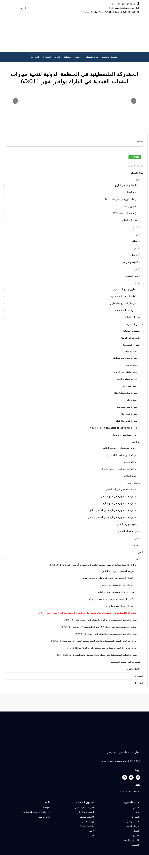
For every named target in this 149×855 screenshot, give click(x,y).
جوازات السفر (133, 483)
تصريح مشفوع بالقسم (126, 379)
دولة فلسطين (91, 56)
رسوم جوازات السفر (127, 524)
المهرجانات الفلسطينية (126, 310)
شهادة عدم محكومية (127, 406)
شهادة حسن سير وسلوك (125, 357)
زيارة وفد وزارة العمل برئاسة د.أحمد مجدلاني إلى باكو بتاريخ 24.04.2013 (102, 647)
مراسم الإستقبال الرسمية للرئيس (118, 571)
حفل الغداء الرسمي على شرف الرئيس (115, 592)
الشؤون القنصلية (72, 56)
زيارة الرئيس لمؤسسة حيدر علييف (117, 585)
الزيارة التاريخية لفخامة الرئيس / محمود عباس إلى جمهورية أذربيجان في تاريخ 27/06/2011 (93, 564)
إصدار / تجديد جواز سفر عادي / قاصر (119, 496)
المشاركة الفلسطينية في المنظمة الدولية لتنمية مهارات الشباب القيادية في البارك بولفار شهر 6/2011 (88, 612)
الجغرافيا (136, 241)
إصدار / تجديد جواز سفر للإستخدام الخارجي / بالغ (113, 510)
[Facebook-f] (138, 777)
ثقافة (137, 283)
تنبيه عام (136, 545)
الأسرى (136, 269)
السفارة (47, 56)
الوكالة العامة (130, 462)
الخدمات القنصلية (131, 330)
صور (138, 558)
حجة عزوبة (131, 364)
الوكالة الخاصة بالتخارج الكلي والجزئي (118, 469)
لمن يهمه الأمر (130, 351)
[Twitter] (131, 777)
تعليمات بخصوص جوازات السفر (122, 489)
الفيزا (137, 538)
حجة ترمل (132, 399)
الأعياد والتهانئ (133, 668)
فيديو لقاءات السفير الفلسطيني (124, 661)
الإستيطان (135, 255)
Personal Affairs (87, 826)
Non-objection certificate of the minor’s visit (113, 427)
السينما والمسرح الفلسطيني (123, 303)
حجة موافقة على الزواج (125, 372)
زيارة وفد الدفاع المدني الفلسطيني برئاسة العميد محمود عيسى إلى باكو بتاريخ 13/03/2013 (93, 640)
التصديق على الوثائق (130, 337)
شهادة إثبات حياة (129, 413)
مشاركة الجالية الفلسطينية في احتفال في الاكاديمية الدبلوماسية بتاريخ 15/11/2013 (97, 654)
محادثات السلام (129, 220)
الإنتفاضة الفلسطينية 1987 (124, 213)
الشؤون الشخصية (131, 344)
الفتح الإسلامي (130, 192)
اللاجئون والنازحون (131, 262)
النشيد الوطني (133, 276)
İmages (46, 807)
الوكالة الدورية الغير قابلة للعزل (121, 455)
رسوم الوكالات (130, 476)
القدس (136, 248)
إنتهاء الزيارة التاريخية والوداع (120, 606)
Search (140, 141)
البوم (57, 56)
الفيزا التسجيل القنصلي (129, 531)
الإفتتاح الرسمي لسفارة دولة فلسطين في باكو (111, 599)
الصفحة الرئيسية (110, 56)
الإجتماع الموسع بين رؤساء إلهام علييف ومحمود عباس (107, 578)
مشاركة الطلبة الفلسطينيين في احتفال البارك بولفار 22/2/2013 (106, 634)
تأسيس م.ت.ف (129, 206)
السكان (136, 227)
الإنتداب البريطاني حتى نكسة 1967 (120, 199)
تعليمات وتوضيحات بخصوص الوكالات (119, 448)
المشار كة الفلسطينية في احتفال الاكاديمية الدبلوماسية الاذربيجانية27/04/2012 (99, 627)
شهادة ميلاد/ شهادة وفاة (125, 392)
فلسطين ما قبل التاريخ (126, 185)
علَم (138, 234)
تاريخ (137, 179)
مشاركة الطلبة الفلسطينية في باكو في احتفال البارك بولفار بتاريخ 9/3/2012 (100, 619)
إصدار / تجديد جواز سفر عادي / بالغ (120, 503)
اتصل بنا (35, 56)
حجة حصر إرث (130, 385)
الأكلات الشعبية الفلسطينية (124, 296)
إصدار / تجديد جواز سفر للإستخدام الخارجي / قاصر (112, 517)
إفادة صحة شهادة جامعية (125, 434)
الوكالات (136, 441)
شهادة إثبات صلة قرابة (126, 420)
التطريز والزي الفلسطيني (124, 289)
